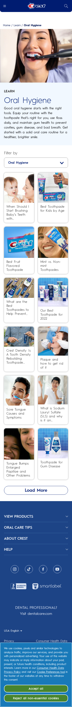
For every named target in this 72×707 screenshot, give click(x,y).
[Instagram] (15, 569)
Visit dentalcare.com (36, 613)
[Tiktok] (29, 569)
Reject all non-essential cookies (36, 698)
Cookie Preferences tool (51, 671)
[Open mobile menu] (4, 6)
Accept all (36, 688)
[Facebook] (43, 569)
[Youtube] (57, 569)
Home (6, 25)
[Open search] (66, 6)
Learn (17, 25)
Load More (36, 490)
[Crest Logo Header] (36, 6)
